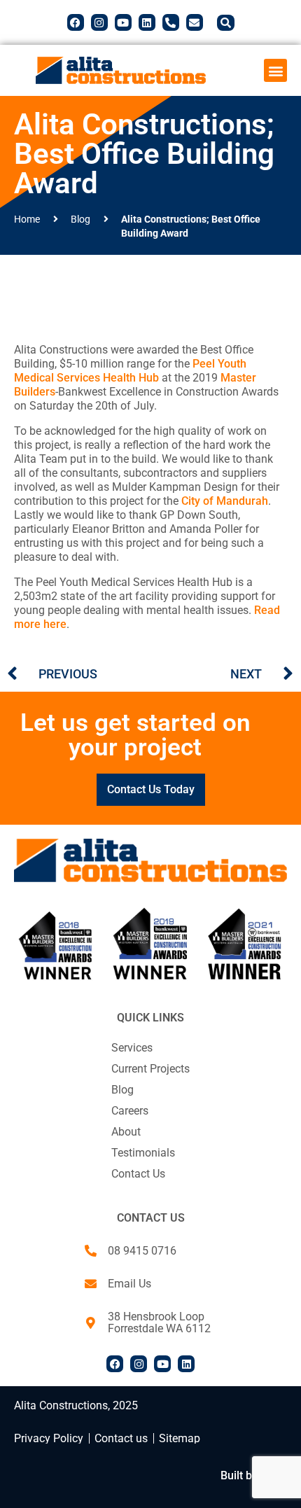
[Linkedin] (147, 22)
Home (27, 219)
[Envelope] (194, 22)
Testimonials (143, 1152)
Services (132, 1047)
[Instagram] (99, 22)
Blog (80, 219)
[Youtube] (123, 22)
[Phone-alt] (170, 22)
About (126, 1131)
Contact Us (138, 1173)
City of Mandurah (224, 501)
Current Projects (150, 1068)
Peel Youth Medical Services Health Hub (130, 370)
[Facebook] (75, 22)
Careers (129, 1110)
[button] (275, 70)
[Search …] (225, 23)
